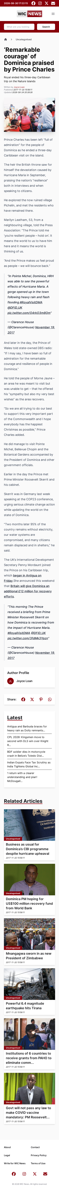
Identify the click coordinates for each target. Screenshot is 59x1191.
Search (46, 26)
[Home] (5, 39)
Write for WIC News (15, 1163)
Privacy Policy (39, 1155)
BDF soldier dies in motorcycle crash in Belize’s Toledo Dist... (26, 753)
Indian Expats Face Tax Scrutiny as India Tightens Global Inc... (28, 764)
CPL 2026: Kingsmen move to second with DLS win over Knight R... (27, 741)
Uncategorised (24, 39)
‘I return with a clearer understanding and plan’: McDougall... (22, 777)
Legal (7, 1155)
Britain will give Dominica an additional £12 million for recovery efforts (28, 591)
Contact (35, 1147)
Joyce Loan (19, 87)
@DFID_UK (15, 307)
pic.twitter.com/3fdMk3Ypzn (28, 638)
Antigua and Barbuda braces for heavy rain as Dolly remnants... (27, 728)
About (7, 1147)
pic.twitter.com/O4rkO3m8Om (29, 313)
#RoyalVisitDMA (31, 302)
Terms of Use (38, 1163)
